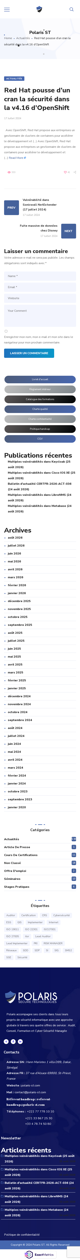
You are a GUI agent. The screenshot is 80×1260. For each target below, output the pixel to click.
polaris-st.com (30, 1085)
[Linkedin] (20, 1041)
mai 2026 (14, 561)
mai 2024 (14, 752)
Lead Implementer (17, 943)
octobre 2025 (18, 617)
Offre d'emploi (15, 871)
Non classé (12, 863)
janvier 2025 (17, 688)
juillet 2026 (16, 546)
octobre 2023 (18, 791)
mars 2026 (15, 577)
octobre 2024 (18, 712)
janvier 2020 (17, 807)
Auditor (10, 915)
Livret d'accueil (40, 379)
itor (27, 936)
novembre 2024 (19, 704)
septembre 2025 (20, 625)
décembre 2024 (19, 696)
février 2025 (17, 680)
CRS (44, 915)
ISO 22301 (31, 929)
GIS (19, 922)
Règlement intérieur (40, 389)
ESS (8, 922)
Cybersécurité (61, 915)
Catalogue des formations (40, 399)
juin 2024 (14, 744)
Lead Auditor (43, 936)
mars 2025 (15, 672)
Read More (16, 158)
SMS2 (68, 950)
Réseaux (11, 950)
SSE (8, 957)
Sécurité (22, 957)
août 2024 (15, 728)
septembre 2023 (20, 799)
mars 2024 (15, 768)
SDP (37, 950)
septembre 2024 (20, 720)
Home (8, 38)
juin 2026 (14, 554)
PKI (35, 943)
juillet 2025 (16, 641)
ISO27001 (50, 929)
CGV (40, 438)
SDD (25, 950)
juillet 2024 (16, 736)
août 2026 (15, 538)
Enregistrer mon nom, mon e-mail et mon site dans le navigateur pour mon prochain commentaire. (38, 340)
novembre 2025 (19, 609)
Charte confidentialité (40, 419)
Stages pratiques (16, 887)
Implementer (35, 922)
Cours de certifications (21, 855)
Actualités (23, 38)
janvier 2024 (17, 784)
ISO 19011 (12, 929)
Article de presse (17, 847)
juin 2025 (14, 649)
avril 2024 (15, 760)
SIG (57, 950)
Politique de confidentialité (22, 1235)
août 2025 (15, 633)
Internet (53, 922)
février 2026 (17, 585)
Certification (28, 915)
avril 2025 (15, 665)
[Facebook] (13, 1041)
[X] (6, 1041)
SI (47, 950)
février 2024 (17, 776)
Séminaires (12, 879)
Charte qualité (40, 409)
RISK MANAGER (53, 943)
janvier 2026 (17, 593)
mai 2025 (14, 657)
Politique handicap (40, 429)
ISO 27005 (12, 936)
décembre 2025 (19, 601)
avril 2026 (15, 569)
